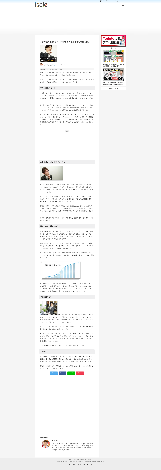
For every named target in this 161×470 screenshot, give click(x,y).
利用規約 (94, 461)
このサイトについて (61, 461)
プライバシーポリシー (78, 461)
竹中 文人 (55, 440)
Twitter (54, 373)
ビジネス (55, 65)
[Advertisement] (80, 21)
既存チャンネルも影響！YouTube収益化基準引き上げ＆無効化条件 (113, 83)
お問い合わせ (88, 461)
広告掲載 (70, 461)
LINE (71, 373)
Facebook (62, 373)
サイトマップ (101, 461)
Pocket (80, 373)
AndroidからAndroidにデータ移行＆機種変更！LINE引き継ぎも (113, 65)
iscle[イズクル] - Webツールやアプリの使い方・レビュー (112, 1)
